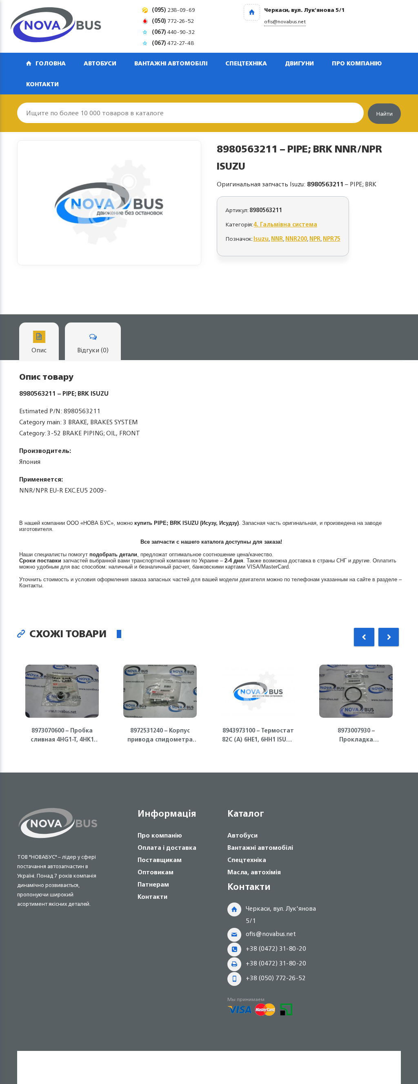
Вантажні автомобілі (170, 63)
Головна (51, 63)
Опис (39, 350)
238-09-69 (173, 9)
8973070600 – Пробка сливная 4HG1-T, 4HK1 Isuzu (62, 735)
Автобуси (100, 63)
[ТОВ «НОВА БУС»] (56, 26)
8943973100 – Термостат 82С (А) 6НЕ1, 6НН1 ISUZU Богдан (258, 735)
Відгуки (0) (93, 350)
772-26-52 (173, 21)
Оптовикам (155, 872)
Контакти (42, 84)
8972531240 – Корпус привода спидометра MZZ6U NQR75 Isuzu (160, 735)
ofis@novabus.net (271, 933)
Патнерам (153, 884)
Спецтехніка (246, 63)
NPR (314, 238)
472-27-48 (173, 43)
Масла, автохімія (254, 872)
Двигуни (299, 63)
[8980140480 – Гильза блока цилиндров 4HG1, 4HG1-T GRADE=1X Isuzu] (109, 203)
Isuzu (261, 238)
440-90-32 (173, 32)
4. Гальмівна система (285, 224)
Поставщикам (160, 859)
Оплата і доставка (167, 847)
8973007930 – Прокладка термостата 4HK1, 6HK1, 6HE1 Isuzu (356, 735)
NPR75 (331, 238)
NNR (277, 238)
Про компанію (357, 63)
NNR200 (296, 238)
